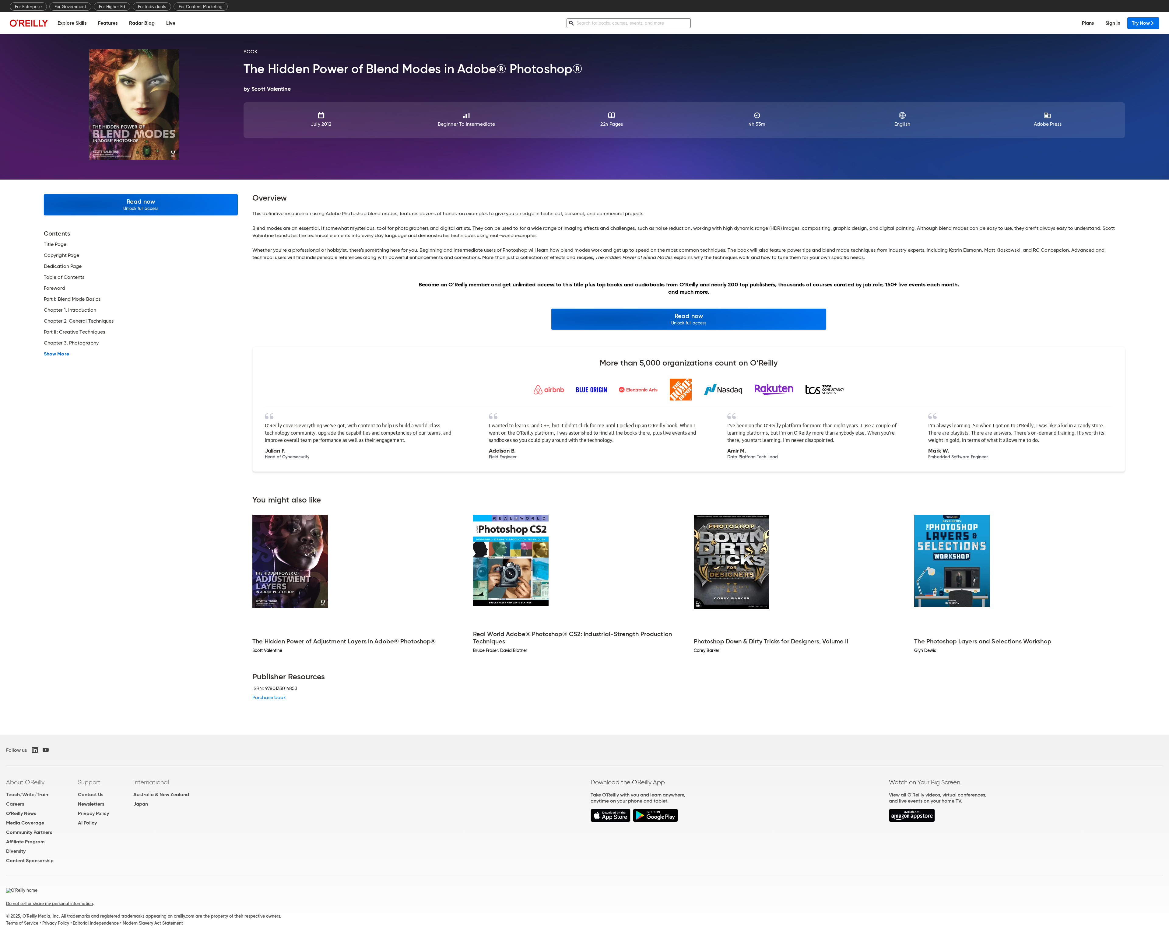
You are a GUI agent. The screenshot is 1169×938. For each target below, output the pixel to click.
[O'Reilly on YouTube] (46, 750)
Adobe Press (1048, 124)
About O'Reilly (25, 782)
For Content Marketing (201, 6)
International (151, 782)
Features (108, 23)
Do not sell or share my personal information (49, 903)
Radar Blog (142, 23)
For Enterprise (28, 6)
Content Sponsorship (30, 860)
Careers (15, 804)
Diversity (16, 851)
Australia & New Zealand (161, 794)
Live (170, 23)
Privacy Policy (93, 813)
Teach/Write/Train (27, 794)
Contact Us (90, 794)
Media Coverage (25, 823)
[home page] (29, 23)
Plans (1088, 23)
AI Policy (87, 823)
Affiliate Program (25, 841)
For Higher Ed (112, 6)
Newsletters (91, 804)
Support (89, 782)
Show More (56, 354)
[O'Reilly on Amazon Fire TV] (912, 820)
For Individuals (152, 6)
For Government (70, 6)
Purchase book (269, 697)
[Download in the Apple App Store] (610, 820)
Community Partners (29, 832)
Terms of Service (22, 923)
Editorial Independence (96, 923)
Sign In (1112, 23)
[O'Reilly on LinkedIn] (35, 750)
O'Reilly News (21, 813)
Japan (140, 804)
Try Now (1141, 23)
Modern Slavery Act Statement (153, 923)
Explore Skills (72, 23)
